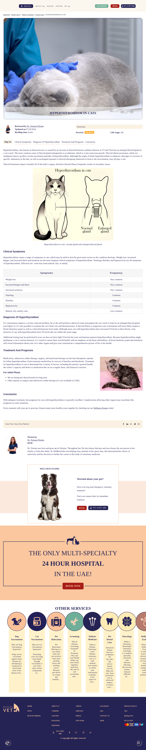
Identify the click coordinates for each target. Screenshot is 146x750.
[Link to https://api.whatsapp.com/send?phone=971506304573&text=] (90, 732)
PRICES (78, 716)
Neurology (127, 636)
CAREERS (55, 711)
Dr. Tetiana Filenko (35, 126)
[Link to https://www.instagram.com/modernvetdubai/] (83, 732)
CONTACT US (105, 716)
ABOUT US (55, 706)
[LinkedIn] (127, 424)
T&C (126, 711)
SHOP (102, 720)
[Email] (139, 424)
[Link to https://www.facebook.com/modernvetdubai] (69, 732)
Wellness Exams (101, 408)
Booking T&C (128, 716)
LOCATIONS (104, 706)
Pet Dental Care (110, 639)
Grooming (74, 636)
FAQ (101, 711)
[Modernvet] (11, 704)
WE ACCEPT (128, 720)
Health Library (15, 15)
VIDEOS (78, 706)
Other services (73, 608)
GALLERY (55, 716)
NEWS (29, 711)
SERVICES (79, 711)
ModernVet (6, 15)
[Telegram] (135, 424)
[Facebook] (123, 424)
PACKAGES (56, 720)
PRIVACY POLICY (130, 706)
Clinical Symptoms (23, 142)
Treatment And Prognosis (73, 142)
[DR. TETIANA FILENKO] (8, 126)
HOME (29, 706)
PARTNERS (56, 725)
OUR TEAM (80, 720)
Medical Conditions (28, 15)
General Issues (39, 15)
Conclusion (90, 142)
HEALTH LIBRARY (34, 716)
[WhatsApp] (131, 424)
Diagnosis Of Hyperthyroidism (46, 142)
